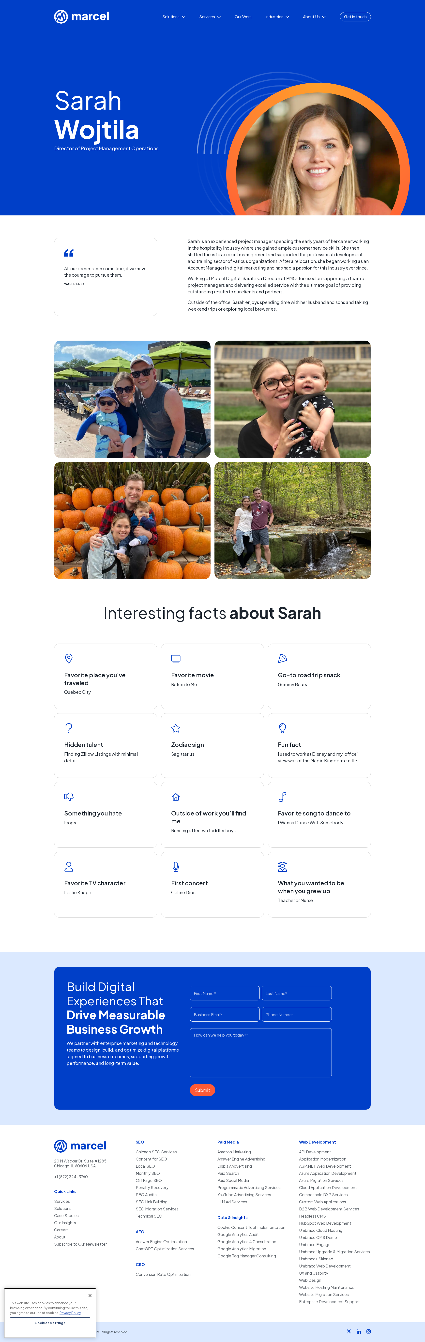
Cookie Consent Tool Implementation (251, 1227)
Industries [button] (274, 16)
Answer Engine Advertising (241, 1159)
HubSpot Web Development (325, 1223)
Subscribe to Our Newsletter (80, 1244)
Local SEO (145, 1166)
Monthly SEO (148, 1173)
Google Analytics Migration (241, 1248)
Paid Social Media (233, 1180)
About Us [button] (311, 16)
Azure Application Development (327, 1173)
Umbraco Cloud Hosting (320, 1230)
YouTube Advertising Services (244, 1194)
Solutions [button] (171, 16)
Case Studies (66, 1215)
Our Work (243, 16)
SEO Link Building (151, 1201)
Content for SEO (151, 1159)
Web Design (310, 1280)
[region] (50, 1313)
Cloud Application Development (328, 1187)
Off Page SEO (149, 1180)
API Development (315, 1151)
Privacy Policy (70, 1312)
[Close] (90, 1295)
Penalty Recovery (152, 1187)
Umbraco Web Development (325, 1266)
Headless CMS (312, 1216)
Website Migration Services (324, 1294)
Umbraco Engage (315, 1244)
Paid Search (228, 1173)
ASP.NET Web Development (325, 1166)
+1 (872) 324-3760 (71, 1176)
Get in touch (355, 16)
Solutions (62, 1208)
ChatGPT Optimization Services (165, 1248)
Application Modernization (322, 1159)
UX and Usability (313, 1273)
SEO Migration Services (157, 1208)
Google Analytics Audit (238, 1234)
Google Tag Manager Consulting (246, 1255)
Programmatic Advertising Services (249, 1187)
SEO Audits (146, 1194)
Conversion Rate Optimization (163, 1274)
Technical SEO (149, 1216)
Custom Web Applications (322, 1201)
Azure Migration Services (321, 1180)
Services (62, 1201)
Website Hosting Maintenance (326, 1287)
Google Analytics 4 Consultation (246, 1241)
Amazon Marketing (234, 1151)
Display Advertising (234, 1166)
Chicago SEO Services (156, 1151)
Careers (61, 1229)
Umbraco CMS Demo (318, 1237)
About (59, 1237)
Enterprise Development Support (329, 1301)
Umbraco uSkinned (316, 1258)
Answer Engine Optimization (161, 1241)
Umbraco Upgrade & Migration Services (334, 1251)
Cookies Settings (50, 1323)
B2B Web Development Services (329, 1208)
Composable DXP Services (323, 1194)
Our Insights (65, 1222)
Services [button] (207, 16)
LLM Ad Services (232, 1201)
